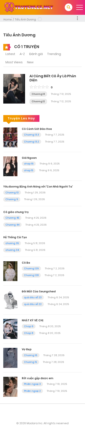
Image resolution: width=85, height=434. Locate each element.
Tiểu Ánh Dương (25, 19)
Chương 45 (12, 218)
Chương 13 (38, 94)
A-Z (22, 54)
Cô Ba (26, 263)
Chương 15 (30, 362)
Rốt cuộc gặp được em (37, 378)
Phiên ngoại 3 (32, 384)
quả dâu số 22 (33, 304)
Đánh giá (36, 54)
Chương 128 (31, 275)
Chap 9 (28, 326)
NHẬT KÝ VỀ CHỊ (32, 320)
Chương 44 (12, 224)
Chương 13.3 (31, 134)
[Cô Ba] (10, 271)
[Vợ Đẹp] (10, 357)
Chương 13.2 (31, 141)
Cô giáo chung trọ (16, 212)
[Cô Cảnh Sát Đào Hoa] (10, 137)
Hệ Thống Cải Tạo (15, 237)
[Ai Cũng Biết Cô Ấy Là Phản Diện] (14, 88)
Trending (54, 54)
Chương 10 (12, 192)
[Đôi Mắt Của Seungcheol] (10, 300)
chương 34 (12, 250)
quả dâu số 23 (33, 297)
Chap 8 (28, 333)
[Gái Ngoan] (10, 166)
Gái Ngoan (29, 158)
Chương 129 (31, 268)
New (30, 62)
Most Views (14, 62)
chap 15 (28, 170)
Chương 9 (11, 199)
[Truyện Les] (28, 7)
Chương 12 (38, 101)
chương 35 (12, 243)
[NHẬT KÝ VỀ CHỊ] (10, 329)
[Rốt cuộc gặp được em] (10, 386)
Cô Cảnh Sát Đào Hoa (37, 129)
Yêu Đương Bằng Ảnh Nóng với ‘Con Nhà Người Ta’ (38, 186)
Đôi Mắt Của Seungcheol (39, 291)
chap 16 (29, 163)
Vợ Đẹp (27, 349)
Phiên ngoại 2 (32, 391)
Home (7, 19)
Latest (10, 54)
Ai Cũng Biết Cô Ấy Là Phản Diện (52, 78)
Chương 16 (30, 355)
